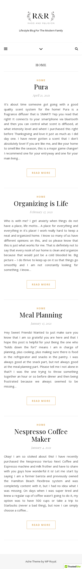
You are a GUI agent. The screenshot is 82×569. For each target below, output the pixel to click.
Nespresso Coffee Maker (41, 435)
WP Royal (50, 561)
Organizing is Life (41, 203)
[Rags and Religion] (41, 18)
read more (41, 173)
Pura (41, 86)
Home (41, 80)
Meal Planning (41, 314)
